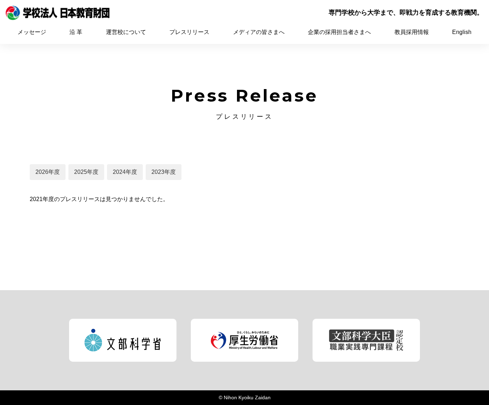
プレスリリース (189, 32)
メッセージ (32, 32)
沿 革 (75, 32)
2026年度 (47, 172)
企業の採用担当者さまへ (339, 32)
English (461, 32)
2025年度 (86, 172)
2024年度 (125, 172)
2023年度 (163, 172)
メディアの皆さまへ (259, 32)
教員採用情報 (411, 32)
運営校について (126, 32)
